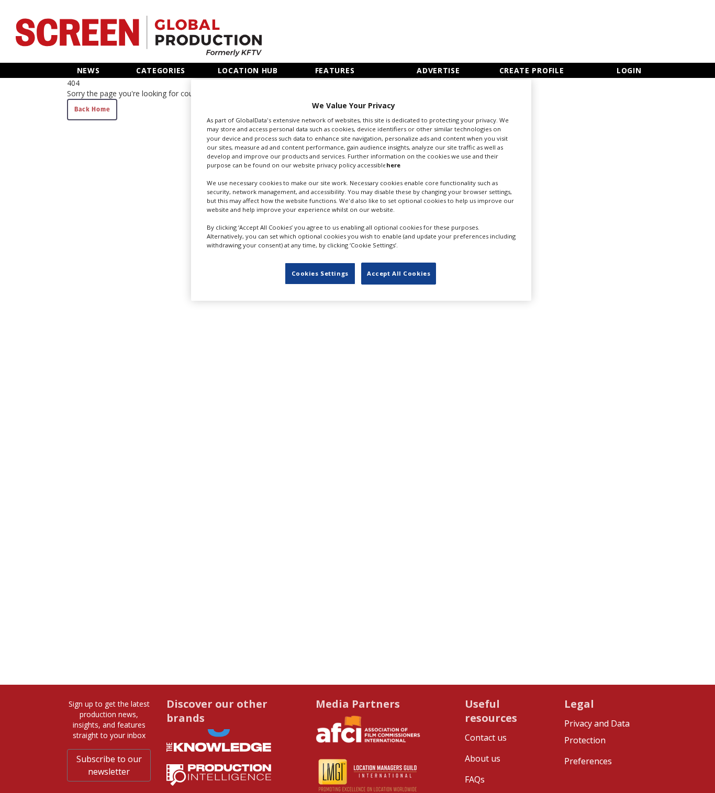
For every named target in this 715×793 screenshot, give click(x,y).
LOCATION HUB (248, 70)
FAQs (475, 779)
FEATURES (335, 70)
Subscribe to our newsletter (109, 765)
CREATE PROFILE (531, 70)
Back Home (92, 109)
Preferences (588, 761)
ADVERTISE (438, 70)
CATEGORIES (160, 70)
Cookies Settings (320, 273)
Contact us (486, 737)
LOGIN (629, 70)
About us (482, 758)
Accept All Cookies (398, 273)
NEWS (88, 70)
